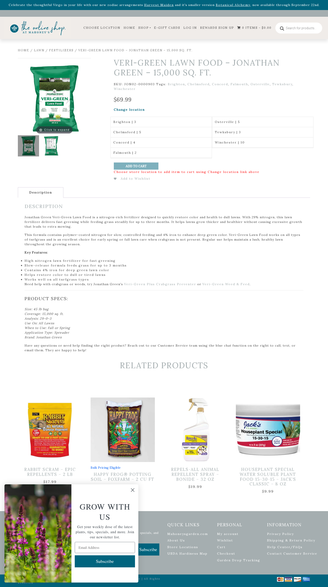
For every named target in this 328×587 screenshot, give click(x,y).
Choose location (101, 28)
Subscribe (148, 549)
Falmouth (239, 84)
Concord (220, 84)
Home (129, 28)
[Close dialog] (133, 490)
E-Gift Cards (167, 28)
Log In (190, 28)
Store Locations (182, 547)
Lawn (39, 50)
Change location (129, 110)
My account (228, 534)
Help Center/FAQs (285, 547)
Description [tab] (40, 192)
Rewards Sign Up (217, 28)
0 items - (256, 28)
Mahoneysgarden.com (187, 534)
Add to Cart (136, 166)
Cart (221, 547)
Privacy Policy (280, 534)
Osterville (260, 84)
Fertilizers (61, 50)
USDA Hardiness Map (187, 554)
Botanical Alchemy (233, 5)
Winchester (125, 89)
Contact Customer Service (292, 554)
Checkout (226, 554)
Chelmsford (198, 84)
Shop (143, 28)
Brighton (176, 84)
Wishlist (225, 540)
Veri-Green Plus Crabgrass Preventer (160, 284)
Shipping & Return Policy (291, 540)
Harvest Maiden (159, 5)
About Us (176, 540)
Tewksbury (282, 84)
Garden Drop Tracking (238, 560)
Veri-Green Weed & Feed (226, 284)
